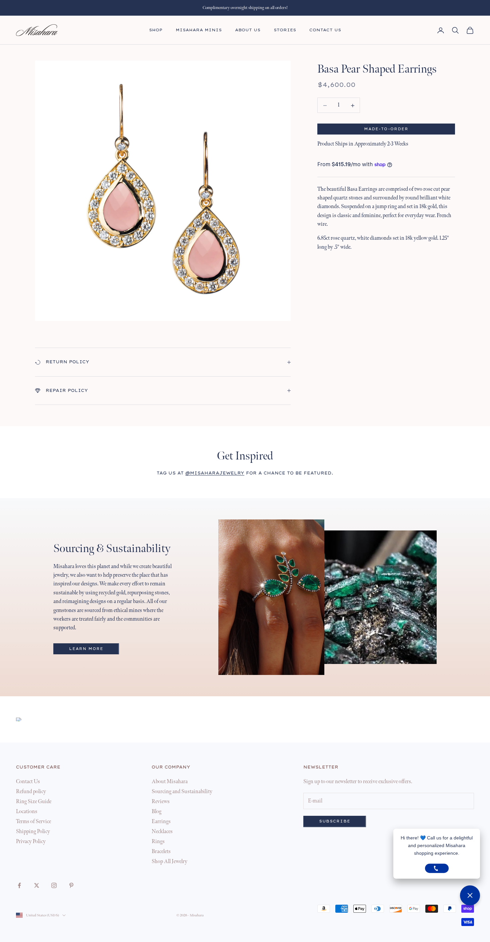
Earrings (161, 821)
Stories (285, 30)
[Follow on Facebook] (19, 885)
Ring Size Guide (33, 801)
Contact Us (325, 30)
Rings (158, 841)
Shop (155, 30)
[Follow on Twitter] (36, 885)
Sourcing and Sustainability (182, 791)
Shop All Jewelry (169, 861)
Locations (26, 811)
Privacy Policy (31, 841)
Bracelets (161, 851)
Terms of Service (33, 821)
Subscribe (334, 821)
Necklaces (162, 831)
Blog (156, 811)
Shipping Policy (33, 831)
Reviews (161, 801)
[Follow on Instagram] (54, 885)
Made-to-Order (386, 129)
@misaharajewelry (214, 473)
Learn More (86, 649)
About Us (247, 30)
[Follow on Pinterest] (71, 885)
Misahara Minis (199, 30)
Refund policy (31, 791)
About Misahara (170, 782)
